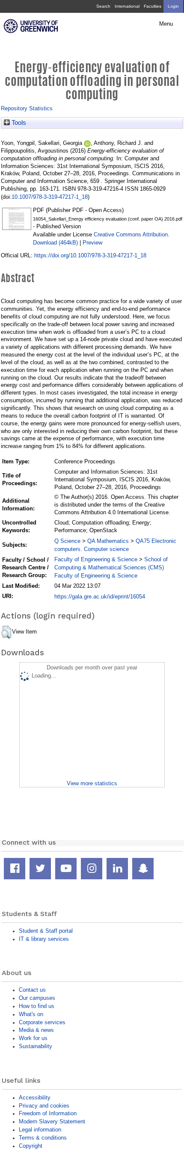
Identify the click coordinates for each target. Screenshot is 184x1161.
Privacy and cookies (44, 1105)
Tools (18, 122)
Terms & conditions (43, 1137)
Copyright (30, 1146)
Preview (92, 242)
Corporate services (42, 1022)
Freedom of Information (48, 1113)
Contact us (32, 990)
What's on (31, 1014)
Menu (166, 24)
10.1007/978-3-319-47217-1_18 (50, 197)
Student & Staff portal (46, 931)
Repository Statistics (27, 108)
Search (103, 6)
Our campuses (37, 998)
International (127, 6)
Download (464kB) (55, 242)
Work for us (33, 1038)
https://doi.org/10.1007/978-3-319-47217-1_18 (90, 255)
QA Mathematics (108, 541)
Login (173, 6)
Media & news (36, 1030)
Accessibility (34, 1097)
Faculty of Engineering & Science (95, 559)
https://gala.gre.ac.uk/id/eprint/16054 (99, 596)
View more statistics (92, 783)
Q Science (67, 541)
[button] (6, 632)
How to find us (36, 1006)
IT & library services (44, 939)
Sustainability (35, 1046)
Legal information (40, 1129)
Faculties (152, 6)
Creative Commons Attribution (131, 234)
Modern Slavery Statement (52, 1121)
